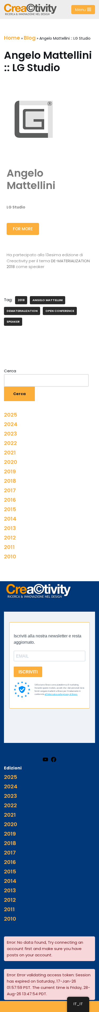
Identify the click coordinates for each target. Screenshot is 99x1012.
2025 (10, 414)
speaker (13, 321)
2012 (10, 537)
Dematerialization (22, 311)
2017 (10, 490)
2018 (21, 300)
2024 (10, 424)
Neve (21, 1006)
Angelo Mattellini (47, 300)
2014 (10, 518)
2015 (10, 509)
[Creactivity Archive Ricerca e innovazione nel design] (30, 9)
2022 (10, 443)
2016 (10, 500)
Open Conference (59, 311)
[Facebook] (53, 759)
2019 (10, 471)
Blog (30, 37)
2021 (10, 452)
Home (12, 37)
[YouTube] (45, 759)
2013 (10, 528)
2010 (10, 556)
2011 (9, 547)
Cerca (10, 371)
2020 (10, 462)
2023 (10, 433)
